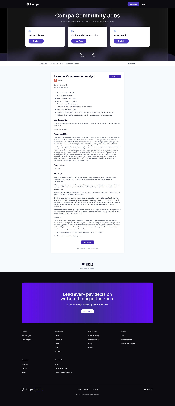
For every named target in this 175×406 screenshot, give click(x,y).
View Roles (36, 41)
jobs (43, 64)
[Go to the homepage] (27, 389)
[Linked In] (152, 389)
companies (56, 64)
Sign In (144, 4)
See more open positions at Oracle (87, 248)
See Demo (133, 4)
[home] (32, 4)
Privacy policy (83, 268)
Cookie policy (91, 268)
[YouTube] (145, 389)
